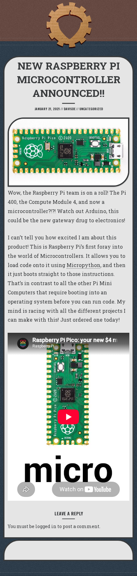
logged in (45, 526)
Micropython (83, 265)
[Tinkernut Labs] (68, 25)
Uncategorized (91, 108)
